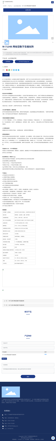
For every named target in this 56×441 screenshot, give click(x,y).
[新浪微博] (7, 70)
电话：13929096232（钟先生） (12, 417)
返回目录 (6, 66)
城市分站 (37, 439)
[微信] (9, 70)
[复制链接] (18, 70)
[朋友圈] (11, 70)
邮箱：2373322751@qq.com (11, 426)
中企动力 (20, 439)
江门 (23, 439)
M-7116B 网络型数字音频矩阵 (16, 300)
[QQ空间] (16, 70)
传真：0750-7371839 (9, 423)
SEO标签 (27, 439)
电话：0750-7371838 (9, 420)
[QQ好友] (14, 70)
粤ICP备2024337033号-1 (27, 437)
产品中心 (10, 5)
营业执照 (32, 439)
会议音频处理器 (17, 5)
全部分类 (28, 10)
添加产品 (4, 358)
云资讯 (42, 439)
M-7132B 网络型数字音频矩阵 (16, 305)
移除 (46, 354)
